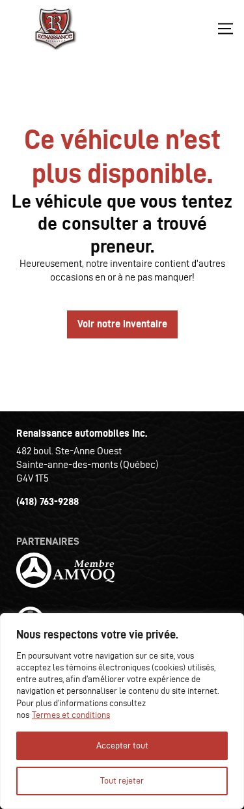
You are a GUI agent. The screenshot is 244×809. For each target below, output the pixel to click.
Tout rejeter (122, 781)
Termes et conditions (71, 715)
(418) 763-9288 (47, 501)
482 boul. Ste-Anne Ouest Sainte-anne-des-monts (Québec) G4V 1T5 (87, 464)
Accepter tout (122, 745)
